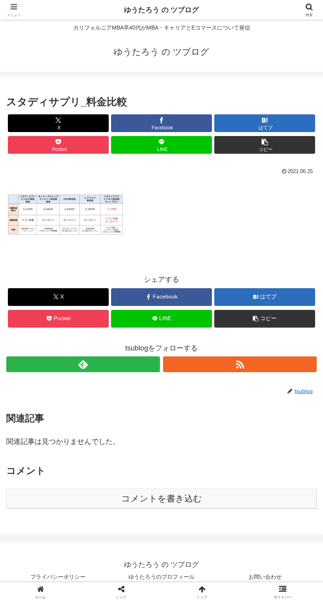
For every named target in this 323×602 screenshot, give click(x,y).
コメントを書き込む (161, 498)
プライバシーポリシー (57, 577)
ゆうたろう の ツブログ (161, 10)
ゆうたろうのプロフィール (161, 577)
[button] (264, 145)
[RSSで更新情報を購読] (240, 364)
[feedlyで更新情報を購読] (83, 364)
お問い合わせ (265, 577)
